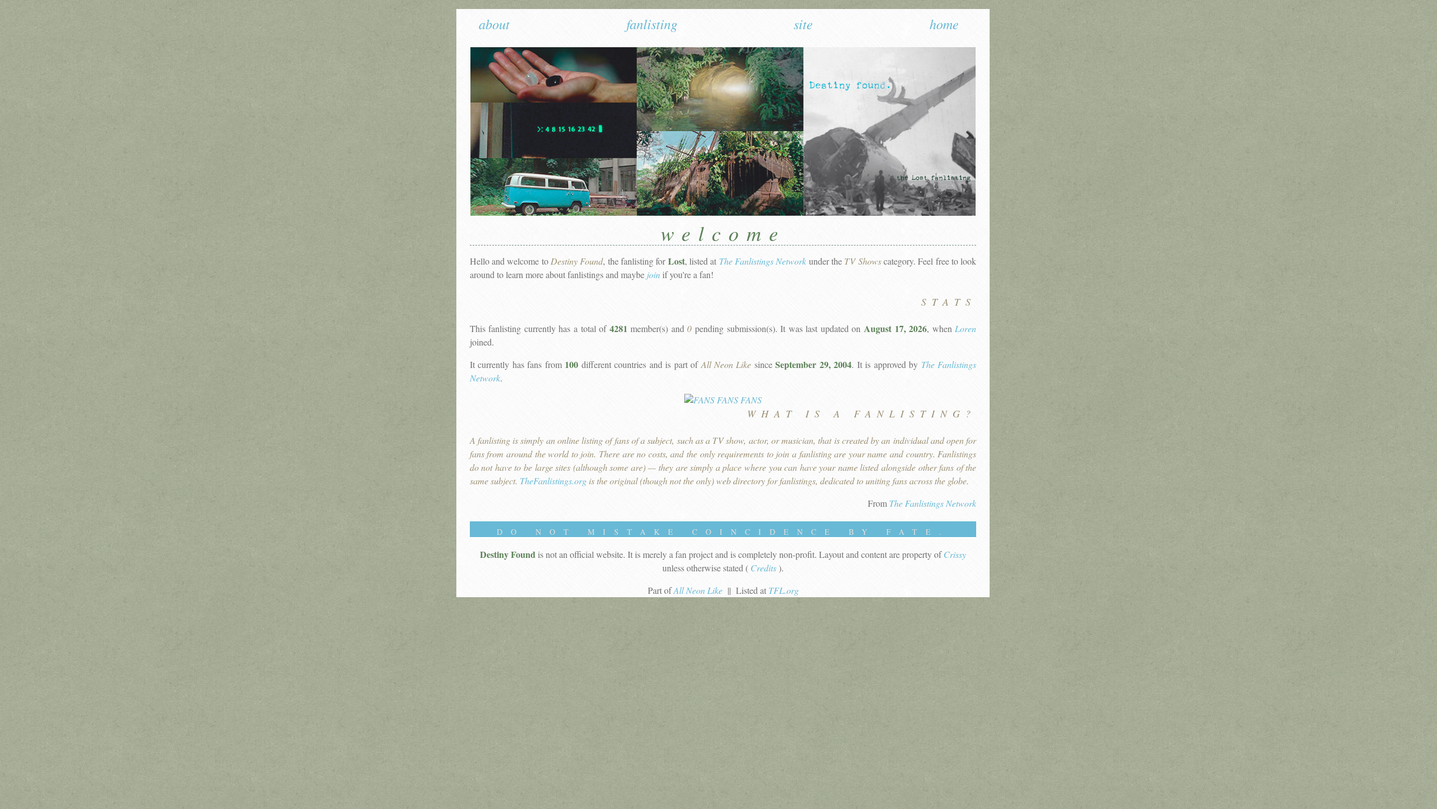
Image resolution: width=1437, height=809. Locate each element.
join (653, 274)
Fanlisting (652, 24)
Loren (965, 328)
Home (944, 24)
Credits (764, 568)
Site (803, 24)
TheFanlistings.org (554, 481)
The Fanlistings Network (763, 261)
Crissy (955, 554)
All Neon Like (699, 590)
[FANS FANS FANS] (723, 400)
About (494, 24)
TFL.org (783, 590)
